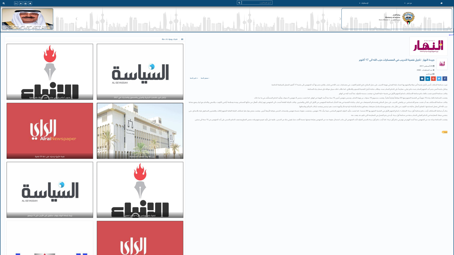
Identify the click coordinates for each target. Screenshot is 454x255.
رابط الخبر (429, 73)
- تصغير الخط (205, 77)
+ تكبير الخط (194, 77)
